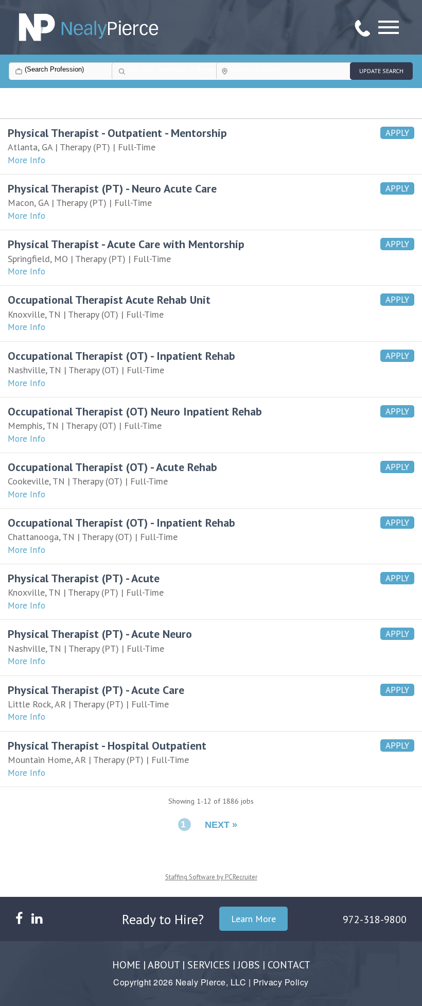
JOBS (249, 965)
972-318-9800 (375, 919)
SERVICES (208, 965)
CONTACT (289, 965)
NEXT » (221, 825)
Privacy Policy (281, 982)
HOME (126, 965)
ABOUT (164, 965)
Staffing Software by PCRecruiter (211, 877)
